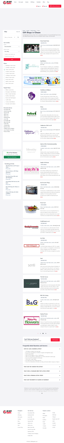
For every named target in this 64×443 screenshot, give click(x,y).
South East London (50, 318)
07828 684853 (43, 146)
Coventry (44, 426)
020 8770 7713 (43, 43)
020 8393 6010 (44, 109)
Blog (48, 2)
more (41, 55)
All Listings (19, 415)
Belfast (44, 413)
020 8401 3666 (44, 316)
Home (15, 2)
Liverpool (54, 425)
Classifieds (38, 2)
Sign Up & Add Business (12, 157)
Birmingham (45, 415)
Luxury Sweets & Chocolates (9, 130)
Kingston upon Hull (55, 419)
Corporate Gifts (6, 125)
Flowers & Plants (7, 131)
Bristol (44, 421)
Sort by (5, 44)
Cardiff (44, 423)
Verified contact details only (10, 54)
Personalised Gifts (7, 109)
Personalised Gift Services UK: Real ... (12, 182)
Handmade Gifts (7, 117)
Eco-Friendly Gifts (7, 120)
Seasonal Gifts (6, 112)
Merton (41, 187)
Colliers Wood (43, 166)
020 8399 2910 (44, 240)
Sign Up (45, 6)
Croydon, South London (10, 73)
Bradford (44, 419)
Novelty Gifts (6, 123)
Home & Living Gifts (7, 111)
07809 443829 (43, 92)
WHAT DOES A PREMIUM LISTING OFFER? (33, 375)
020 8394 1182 (43, 127)
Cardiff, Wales (8, 99)
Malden (41, 63)
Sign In (39, 6)
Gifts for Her (6, 114)
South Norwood (43, 318)
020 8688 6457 (44, 223)
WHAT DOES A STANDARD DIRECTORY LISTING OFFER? (37, 371)
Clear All (18, 31)
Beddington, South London (10, 65)
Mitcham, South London (10, 77)
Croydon (42, 225)
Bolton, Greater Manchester (11, 94)
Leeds (53, 421)
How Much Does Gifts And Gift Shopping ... (12, 177)
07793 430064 (43, 164)
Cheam (41, 94)
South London (46, 94)
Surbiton (41, 242)
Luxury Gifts (6, 119)
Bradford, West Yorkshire (10, 95)
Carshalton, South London (10, 67)
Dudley (53, 412)
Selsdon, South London (10, 81)
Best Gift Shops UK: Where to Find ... (12, 187)
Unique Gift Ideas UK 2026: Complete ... (12, 192)
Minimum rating (6, 49)
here (29, 351)
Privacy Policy (20, 427)
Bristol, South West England (11, 97)
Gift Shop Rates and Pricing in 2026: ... (12, 166)
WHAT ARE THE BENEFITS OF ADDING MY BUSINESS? (36, 380)
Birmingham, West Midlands (11, 92)
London (52, 63)
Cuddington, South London (11, 75)
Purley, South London (9, 79)
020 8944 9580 (44, 279)
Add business (55, 340)
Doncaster (44, 428)
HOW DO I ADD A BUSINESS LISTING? (33, 349)
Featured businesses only (9, 56)
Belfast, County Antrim (10, 90)
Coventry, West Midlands (10, 101)
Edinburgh (54, 414)
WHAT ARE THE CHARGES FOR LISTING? (33, 366)
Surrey (44, 45)
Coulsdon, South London (10, 71)
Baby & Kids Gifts (7, 122)
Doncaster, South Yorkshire (10, 103)
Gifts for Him (6, 116)
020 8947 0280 (44, 184)
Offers (44, 2)
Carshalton (42, 148)
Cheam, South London (10, 69)
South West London (47, 63)
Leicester (54, 423)
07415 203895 (43, 204)
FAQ (18, 425)
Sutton (41, 45)
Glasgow (54, 417)
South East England (49, 45)
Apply (12, 59)
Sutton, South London (9, 83)
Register (19, 423)
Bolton (44, 417)
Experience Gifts (7, 126)
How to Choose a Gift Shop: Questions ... (12, 171)
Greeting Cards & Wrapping (9, 128)
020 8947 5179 (43, 260)
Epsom (41, 111)
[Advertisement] (32, 20)
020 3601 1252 (43, 297)
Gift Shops (32, 2)
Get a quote (21, 2)
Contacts (26, 2)
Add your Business (56, 6)
